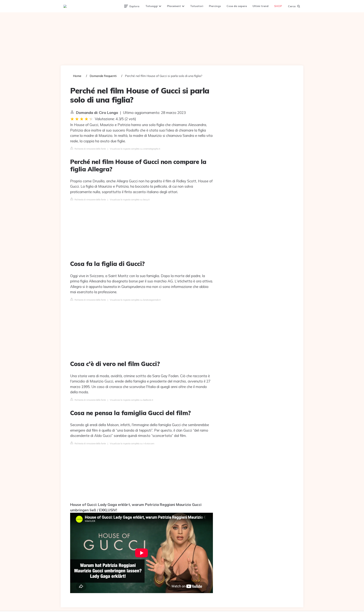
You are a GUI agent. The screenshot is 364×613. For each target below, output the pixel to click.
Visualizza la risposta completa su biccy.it (130, 199)
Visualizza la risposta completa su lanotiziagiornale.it (135, 300)
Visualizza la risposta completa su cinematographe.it (135, 148)
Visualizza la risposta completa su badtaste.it (131, 400)
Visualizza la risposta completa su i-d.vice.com (132, 443)
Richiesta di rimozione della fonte (90, 148)
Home (77, 76)
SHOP (278, 6)
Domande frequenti (103, 76)
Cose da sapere (237, 6)
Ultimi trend (260, 6)
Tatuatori (196, 6)
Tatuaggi (151, 6)
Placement (174, 6)
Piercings (215, 6)
